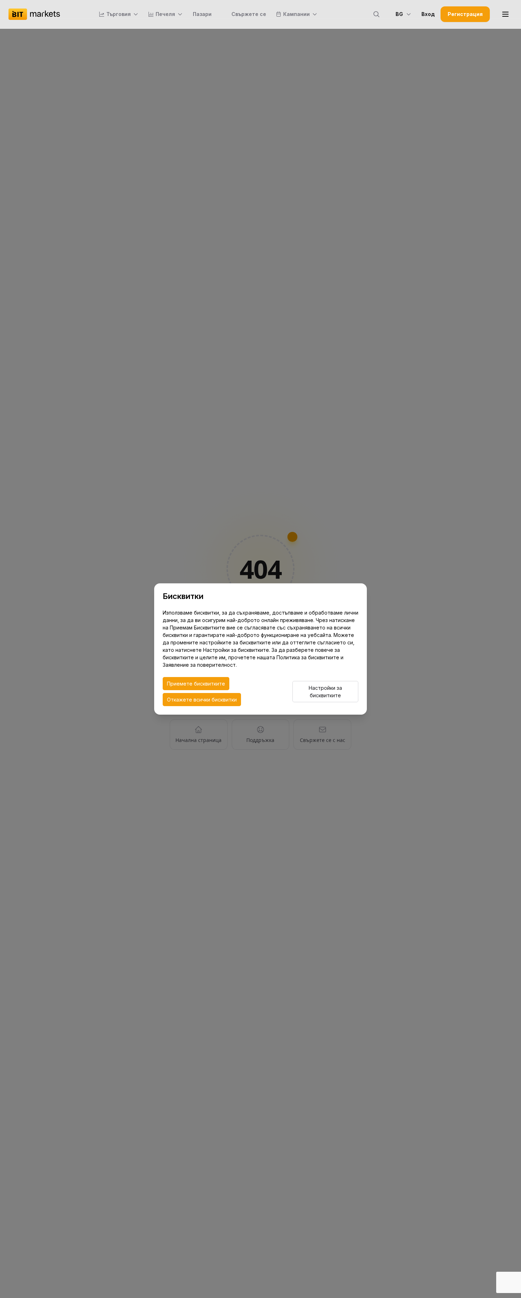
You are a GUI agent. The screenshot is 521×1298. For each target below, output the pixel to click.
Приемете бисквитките (196, 684)
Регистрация (465, 14)
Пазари (202, 14)
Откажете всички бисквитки (202, 700)
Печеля (165, 14)
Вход (428, 14)
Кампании (296, 14)
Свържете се (248, 14)
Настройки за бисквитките (325, 691)
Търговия (118, 14)
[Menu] (505, 14)
